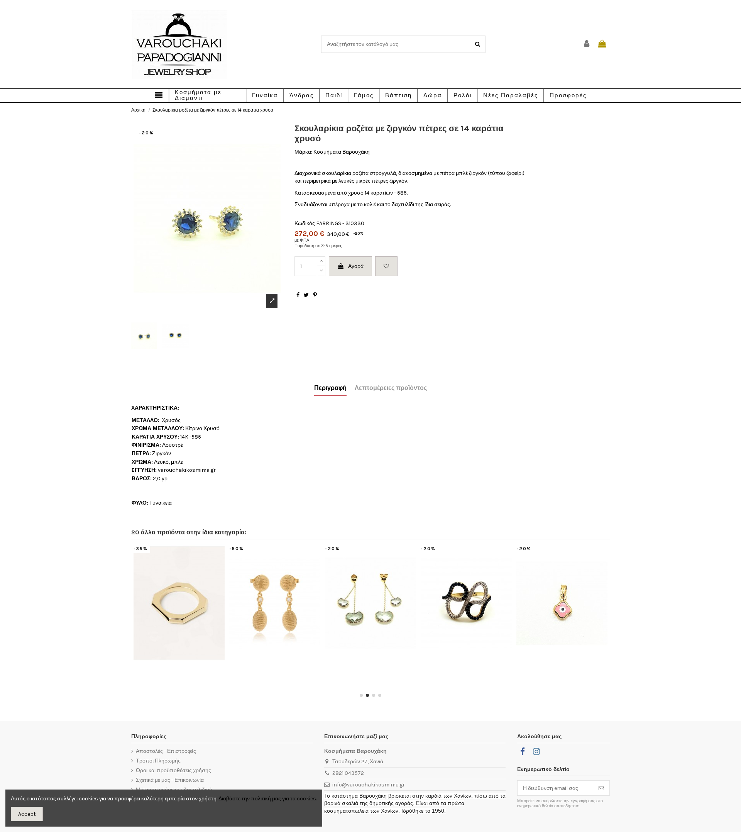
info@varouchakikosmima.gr (368, 784)
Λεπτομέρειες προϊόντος (391, 387)
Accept (27, 814)
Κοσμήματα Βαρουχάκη (341, 152)
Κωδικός (304, 223)
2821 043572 (348, 773)
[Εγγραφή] (601, 788)
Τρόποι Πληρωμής (158, 760)
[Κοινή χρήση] (297, 295)
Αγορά (356, 266)
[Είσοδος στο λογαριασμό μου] (587, 44)
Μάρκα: (303, 152)
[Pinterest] (315, 295)
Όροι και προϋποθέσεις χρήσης (173, 770)
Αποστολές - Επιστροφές (166, 751)
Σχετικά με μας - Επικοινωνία (170, 780)
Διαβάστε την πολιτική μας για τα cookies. (267, 798)
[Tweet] (306, 295)
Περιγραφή (330, 387)
